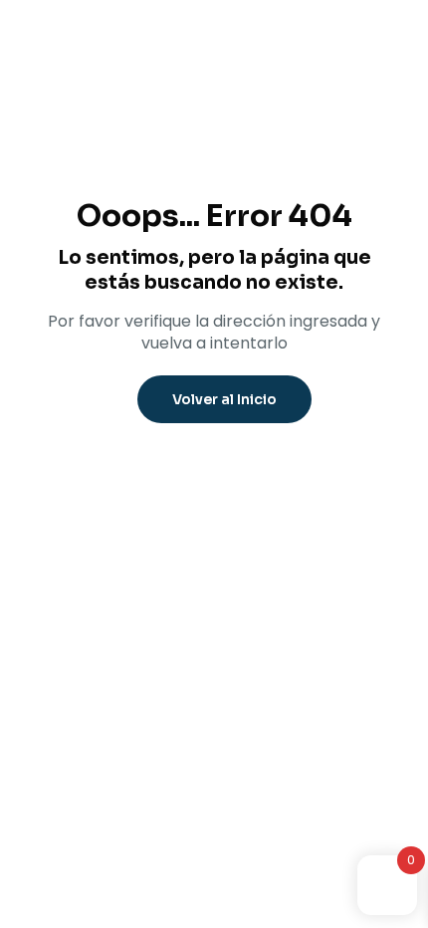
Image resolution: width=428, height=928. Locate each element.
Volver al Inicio (224, 399)
